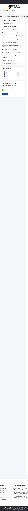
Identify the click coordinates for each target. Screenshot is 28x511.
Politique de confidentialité (8, 507)
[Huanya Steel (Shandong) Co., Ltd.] (14, 6)
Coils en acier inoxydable (8, 49)
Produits (13, 10)
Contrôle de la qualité (5, 492)
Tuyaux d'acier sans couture (9, 26)
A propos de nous (4, 488)
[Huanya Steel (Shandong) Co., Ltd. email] (4, 90)
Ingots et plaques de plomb (9, 63)
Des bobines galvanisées (8, 36)
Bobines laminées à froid (8, 42)
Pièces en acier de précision (9, 33)
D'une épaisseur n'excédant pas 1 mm (12, 45)
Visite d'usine (3, 490)
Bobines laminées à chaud (8, 39)
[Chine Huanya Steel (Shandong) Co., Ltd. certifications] (6, 74)
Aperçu (6, 10)
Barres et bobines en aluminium (10, 53)
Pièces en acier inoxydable (9, 30)
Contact (2, 495)
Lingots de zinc (6, 60)
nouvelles (2, 497)
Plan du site (3, 499)
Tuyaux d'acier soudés (7, 23)
